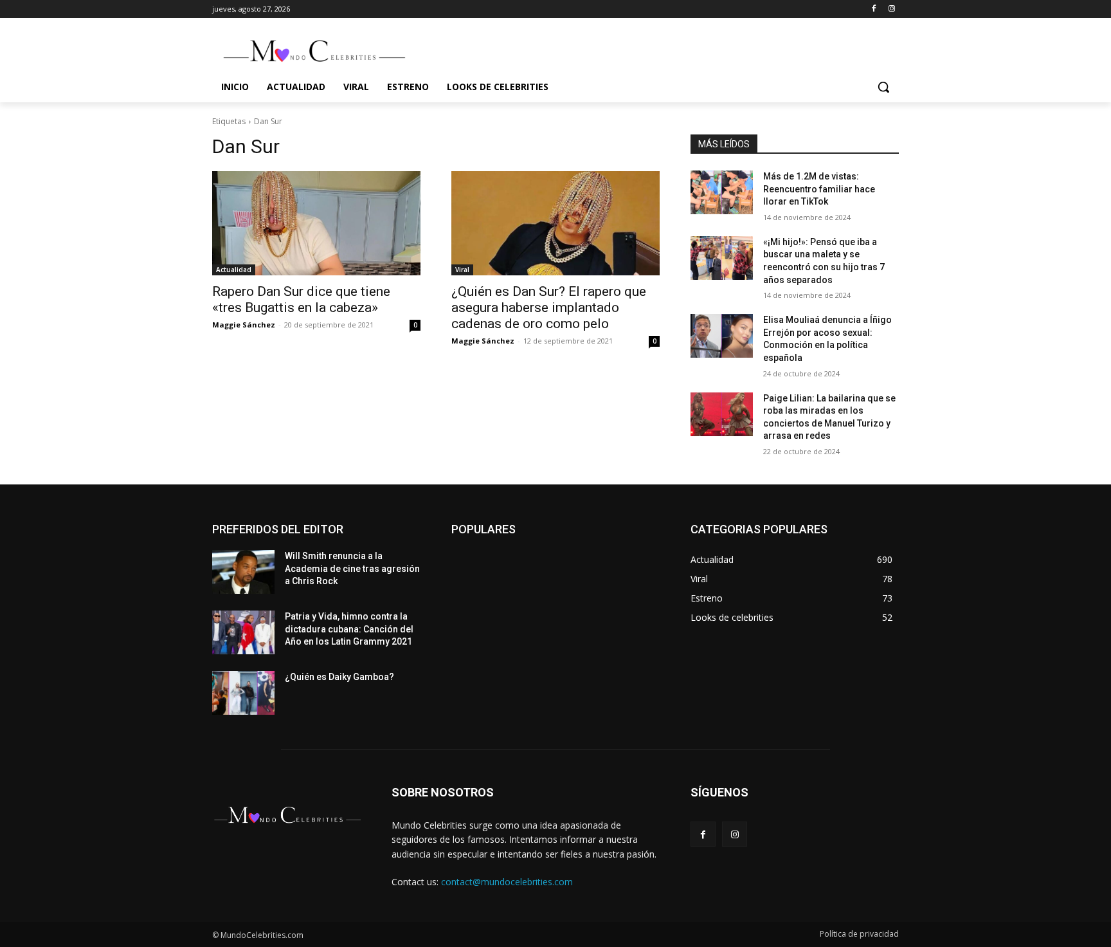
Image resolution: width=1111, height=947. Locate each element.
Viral (462, 269)
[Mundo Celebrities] (315, 51)
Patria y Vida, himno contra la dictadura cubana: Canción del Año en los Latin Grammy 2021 (349, 629)
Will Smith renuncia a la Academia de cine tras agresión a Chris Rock (352, 568)
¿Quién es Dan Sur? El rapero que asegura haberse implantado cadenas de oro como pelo (548, 307)
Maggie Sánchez (243, 324)
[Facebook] (873, 9)
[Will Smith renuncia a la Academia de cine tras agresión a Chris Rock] (243, 572)
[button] (883, 86)
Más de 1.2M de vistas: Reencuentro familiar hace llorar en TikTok (819, 189)
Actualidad (233, 269)
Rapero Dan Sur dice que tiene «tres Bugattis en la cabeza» (301, 299)
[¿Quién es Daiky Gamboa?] (243, 693)
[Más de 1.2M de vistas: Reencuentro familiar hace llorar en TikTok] (722, 192)
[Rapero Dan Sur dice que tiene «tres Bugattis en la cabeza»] (316, 223)
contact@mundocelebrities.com (507, 882)
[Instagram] (891, 9)
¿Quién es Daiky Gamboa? (339, 677)
